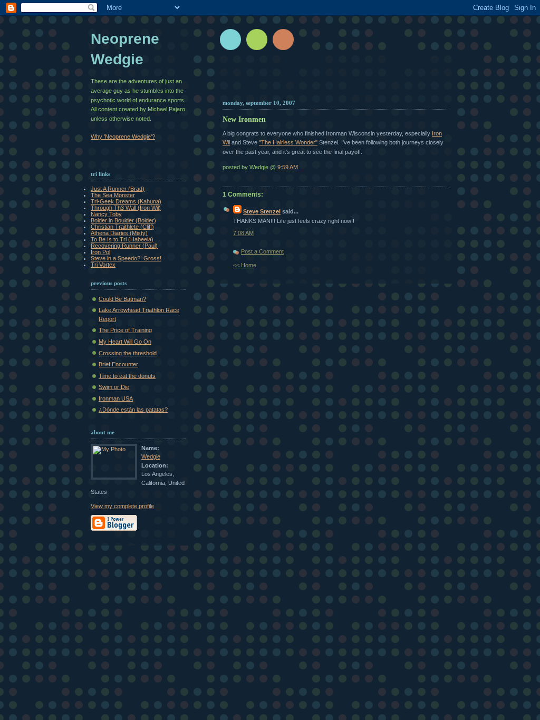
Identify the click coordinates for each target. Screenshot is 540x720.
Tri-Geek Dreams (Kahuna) (126, 201)
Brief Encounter (118, 364)
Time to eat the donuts (127, 376)
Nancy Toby (106, 214)
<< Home (244, 265)
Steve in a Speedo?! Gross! (126, 258)
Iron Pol (100, 252)
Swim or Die (114, 387)
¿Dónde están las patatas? (133, 409)
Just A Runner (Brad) (117, 189)
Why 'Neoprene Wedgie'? (123, 136)
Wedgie (150, 456)
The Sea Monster (113, 195)
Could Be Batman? (122, 299)
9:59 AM (287, 167)
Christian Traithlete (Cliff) (122, 226)
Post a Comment (262, 251)
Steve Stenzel (262, 211)
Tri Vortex (103, 264)
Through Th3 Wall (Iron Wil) (126, 208)
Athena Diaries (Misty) (119, 233)
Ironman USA (116, 398)
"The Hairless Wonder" (288, 142)
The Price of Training (125, 330)
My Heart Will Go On (125, 341)
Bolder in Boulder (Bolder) (123, 220)
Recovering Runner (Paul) (124, 245)
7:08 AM (243, 233)
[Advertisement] (347, 79)
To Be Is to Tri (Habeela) (122, 239)
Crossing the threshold (128, 353)
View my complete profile (122, 506)
